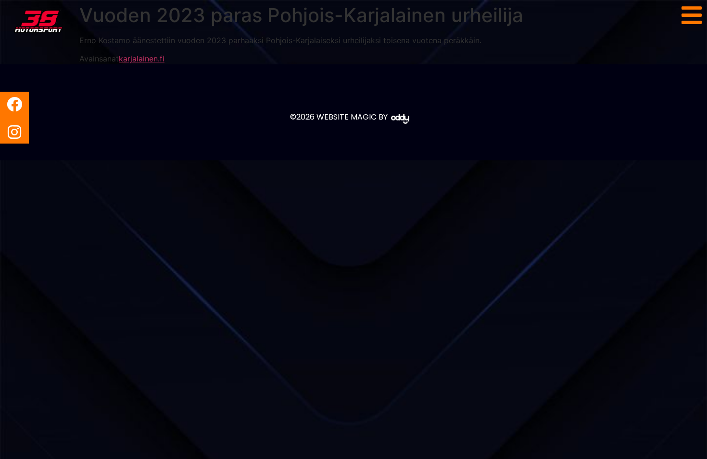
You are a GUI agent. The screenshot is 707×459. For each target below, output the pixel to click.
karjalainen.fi (141, 58)
